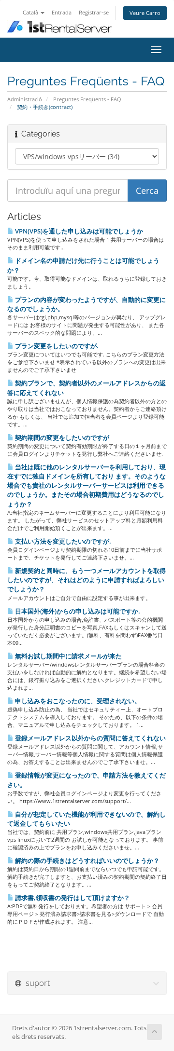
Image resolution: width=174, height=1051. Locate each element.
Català (31, 12)
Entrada (62, 12)
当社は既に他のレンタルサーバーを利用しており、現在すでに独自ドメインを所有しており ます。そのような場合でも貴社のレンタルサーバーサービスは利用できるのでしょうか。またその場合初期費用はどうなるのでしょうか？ (86, 485)
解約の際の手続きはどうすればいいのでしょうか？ (87, 860)
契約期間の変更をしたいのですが (61, 437)
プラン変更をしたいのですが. (56, 345)
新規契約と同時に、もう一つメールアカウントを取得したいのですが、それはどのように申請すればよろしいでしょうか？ (86, 579)
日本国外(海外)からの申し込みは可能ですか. (77, 611)
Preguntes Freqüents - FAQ (87, 99)
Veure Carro (145, 12)
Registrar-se (94, 12)
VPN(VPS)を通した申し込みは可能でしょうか (78, 231)
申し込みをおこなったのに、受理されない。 (77, 700)
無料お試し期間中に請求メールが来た (68, 656)
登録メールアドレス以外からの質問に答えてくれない (90, 738)
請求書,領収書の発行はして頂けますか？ (72, 897)
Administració (24, 99)
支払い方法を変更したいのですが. (62, 541)
